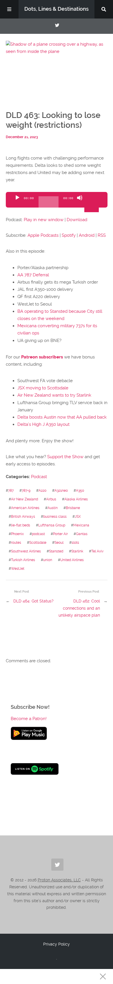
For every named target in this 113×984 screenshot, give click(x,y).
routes (16, 542)
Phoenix (17, 534)
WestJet (17, 568)
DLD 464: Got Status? (33, 601)
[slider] (92, 197)
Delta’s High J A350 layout (43, 424)
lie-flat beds (20, 525)
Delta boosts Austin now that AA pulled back (62, 417)
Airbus (51, 499)
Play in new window (43, 219)
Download (77, 219)
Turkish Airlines (23, 560)
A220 (42, 490)
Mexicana (81, 525)
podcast (38, 534)
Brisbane (73, 508)
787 (11, 490)
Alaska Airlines (76, 499)
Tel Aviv (97, 551)
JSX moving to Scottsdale (42, 388)
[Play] (17, 202)
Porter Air (60, 534)
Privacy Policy (56, 944)
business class (55, 516)
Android (86, 235)
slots (75, 542)
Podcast (39, 476)
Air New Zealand (24, 499)
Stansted (56, 551)
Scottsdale (37, 542)
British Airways (23, 516)
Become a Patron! (29, 718)
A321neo (61, 490)
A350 (80, 490)
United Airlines (72, 560)
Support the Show (65, 456)
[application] (56, 200)
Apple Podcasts (43, 235)
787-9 (26, 490)
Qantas (82, 534)
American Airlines (25, 508)
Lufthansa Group (51, 525)
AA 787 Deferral (33, 275)
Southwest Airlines (26, 551)
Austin (53, 508)
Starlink (77, 551)
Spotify (69, 235)
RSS (102, 235)
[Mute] (80, 202)
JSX (78, 516)
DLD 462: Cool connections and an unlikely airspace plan (79, 608)
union (47, 560)
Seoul (58, 542)
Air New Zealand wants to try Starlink (54, 395)
